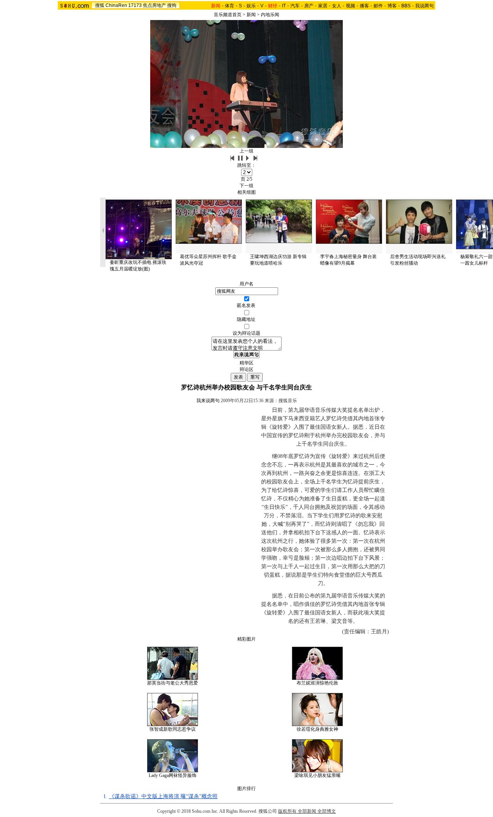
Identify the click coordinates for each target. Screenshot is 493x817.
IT (284, 5)
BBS (406, 5)
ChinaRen (116, 5)
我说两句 (424, 5)
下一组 (246, 185)
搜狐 (99, 5)
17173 (135, 5)
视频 (350, 5)
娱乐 (251, 5)
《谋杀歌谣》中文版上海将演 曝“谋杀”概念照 (163, 796)
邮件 (378, 5)
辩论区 (246, 369)
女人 (336, 5)
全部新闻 (307, 811)
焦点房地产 (154, 5)
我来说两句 (208, 400)
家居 (322, 5)
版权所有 (287, 811)
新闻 (251, 14)
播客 (364, 5)
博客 (392, 5)
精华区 (246, 363)
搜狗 (171, 5)
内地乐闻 (270, 14)
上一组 (246, 151)
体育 (229, 5)
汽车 (295, 5)
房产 (309, 5)
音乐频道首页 (227, 14)
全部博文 (326, 811)
